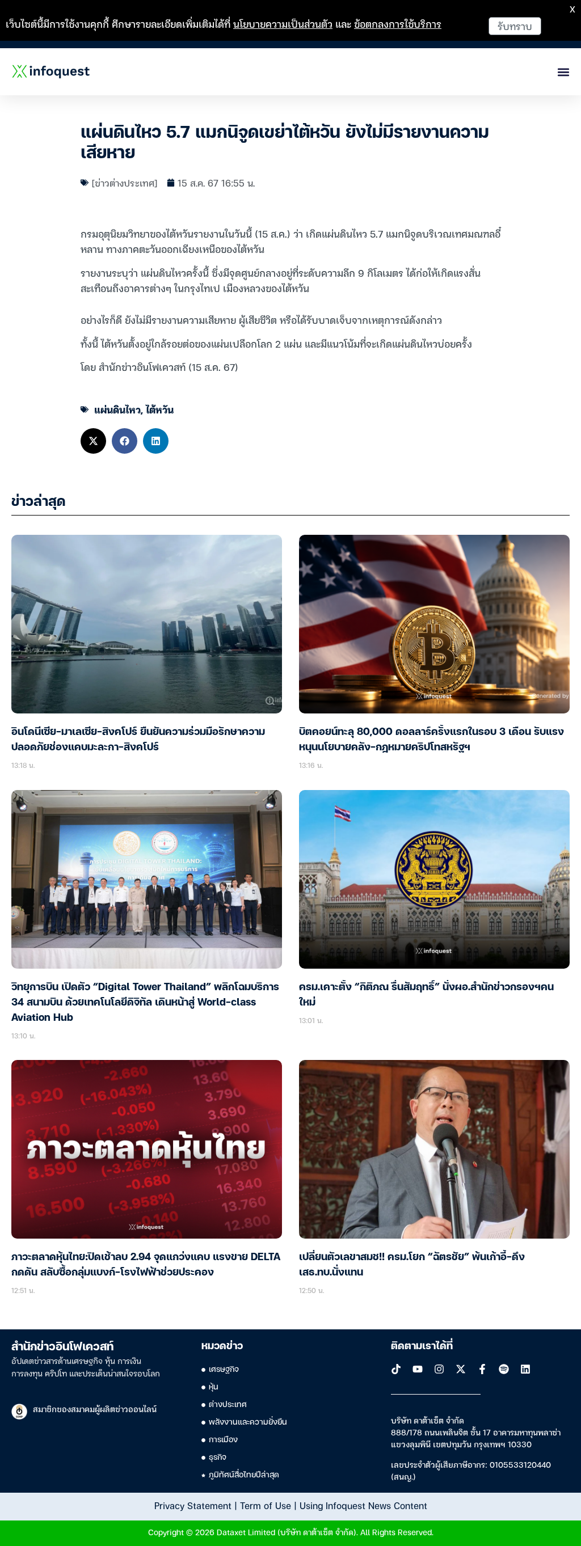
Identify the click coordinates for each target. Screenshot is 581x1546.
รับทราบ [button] (515, 26)
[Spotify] (504, 1369)
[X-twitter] (461, 1369)
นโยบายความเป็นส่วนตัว (282, 23)
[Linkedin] (525, 1369)
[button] (93, 441)
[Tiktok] (396, 1369)
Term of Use (265, 1505)
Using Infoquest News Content (363, 1505)
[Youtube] (417, 1369)
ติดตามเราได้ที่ (422, 1346)
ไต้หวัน (160, 409)
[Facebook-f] (482, 1369)
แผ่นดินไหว (117, 409)
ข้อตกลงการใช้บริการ (397, 23)
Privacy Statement (192, 1505)
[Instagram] (439, 1369)
